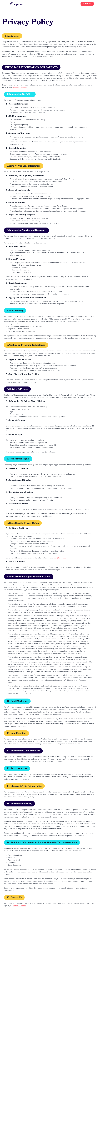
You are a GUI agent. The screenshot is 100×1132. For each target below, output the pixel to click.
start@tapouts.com (20, 87)
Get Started (87, 4)
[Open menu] (7, 4)
